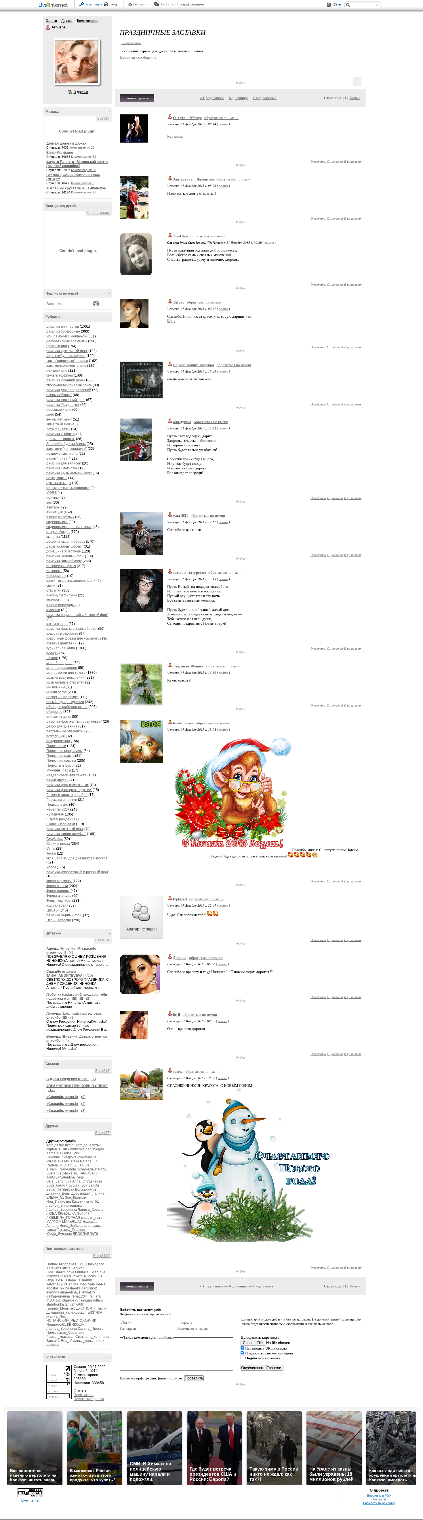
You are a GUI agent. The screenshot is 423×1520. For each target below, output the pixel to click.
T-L (75, 1173)
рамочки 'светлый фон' (64, 829)
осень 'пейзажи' (59, 395)
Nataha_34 (89, 1161)
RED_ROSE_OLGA (74, 1165)
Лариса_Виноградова (64, 1206)
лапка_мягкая (84, 1341)
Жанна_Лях (56, 1316)
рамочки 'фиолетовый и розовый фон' (77, 872)
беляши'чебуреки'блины (66, 444)
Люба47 (83, 1214)
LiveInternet (54, 5)
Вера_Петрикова (60, 1189)
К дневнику (238, 98)
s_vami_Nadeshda (61, 1169)
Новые (355, 98)
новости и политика (62, 697)
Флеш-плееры (58, 891)
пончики (53, 498)
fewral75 (88, 1292)
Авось (164, 4)
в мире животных (60, 517)
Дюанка (179, 957)
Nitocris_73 (93, 1276)
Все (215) (102, 1071)
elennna (52, 1292)
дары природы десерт (64, 546)
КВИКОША (75, 1325)
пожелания (55, 736)
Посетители (84, 1395)
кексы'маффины (60, 375)
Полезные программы (64, 751)
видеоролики (57, 522)
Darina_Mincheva (60, 1264)
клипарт (53, 600)
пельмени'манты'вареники (67, 488)
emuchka (77, 1149)
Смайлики (54, 839)
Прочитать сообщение (138, 57)
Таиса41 (53, 1341)
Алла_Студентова (87, 1181)
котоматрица (57, 624)
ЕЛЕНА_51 (55, 1197)
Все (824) (102, 940)
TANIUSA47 (88, 1173)
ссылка (223, 124)
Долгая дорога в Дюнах (66, 143)
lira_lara (94, 1296)
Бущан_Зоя (77, 1185)
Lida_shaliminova (60, 1272)
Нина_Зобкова (71, 1226)
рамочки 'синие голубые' (66, 834)
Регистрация (93, 4)
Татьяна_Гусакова (72, 1230)
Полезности (56, 746)
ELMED (81, 1264)
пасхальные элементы (64, 731)
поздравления (58, 741)
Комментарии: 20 (81, 147)
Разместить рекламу (379, 1503)
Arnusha (48, 27)
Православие (57, 805)
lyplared (180, 899)
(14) (51, 1090)
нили (100, 1341)
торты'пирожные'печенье (67, 361)
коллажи (53, 610)
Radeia (52, 1165)
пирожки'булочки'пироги (65, 356)
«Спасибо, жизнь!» (62, 1097)
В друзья (81, 92)
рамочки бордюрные (63, 331)
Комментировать (136, 98)
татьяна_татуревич (189, 572)
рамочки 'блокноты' (61, 468)
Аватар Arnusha (76, 61)
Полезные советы (61, 761)
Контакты (379, 1499)
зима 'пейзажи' (58, 424)
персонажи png (58, 410)
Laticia (65, 1268)
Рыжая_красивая (60, 1337)
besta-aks (73, 1288)
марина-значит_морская (193, 365)
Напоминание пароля (192, 1329)
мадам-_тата (91, 1218)
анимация (54, 512)
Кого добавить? (88, 1145)
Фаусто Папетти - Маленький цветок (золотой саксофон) (77, 164)
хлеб (50, 414)
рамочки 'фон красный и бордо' (71, 629)
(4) (71, 953)
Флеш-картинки (59, 881)
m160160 (53, 1300)
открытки (53, 590)
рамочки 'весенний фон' (65, 400)
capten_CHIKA (57, 1149)
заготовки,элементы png (66, 366)
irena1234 (79, 1296)
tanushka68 (74, 1304)
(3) (72, 1018)
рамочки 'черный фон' (64, 915)
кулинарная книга (60, 648)
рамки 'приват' (58, 458)
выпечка (53, 537)
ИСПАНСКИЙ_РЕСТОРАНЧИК (71, 1321)
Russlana (68, 1280)
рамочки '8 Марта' (60, 434)
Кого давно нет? (59, 1145)
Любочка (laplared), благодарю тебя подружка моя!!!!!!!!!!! (76, 997)
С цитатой (335, 161)
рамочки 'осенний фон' (64, 380)
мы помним (55, 687)
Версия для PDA (379, 1495)
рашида (52, 1345)
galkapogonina (58, 1296)
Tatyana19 (54, 1284)
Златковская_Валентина (194, 179)
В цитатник (352, 161)
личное (52, 658)
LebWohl (78, 1268)
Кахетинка (80, 1202)
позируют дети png (62, 454)
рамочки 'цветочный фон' (66, 351)
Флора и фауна (58, 896)
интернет (54, 571)
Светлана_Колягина (92, 1337)
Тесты (51, 853)
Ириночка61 (56, 1325)
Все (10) (103, 118)
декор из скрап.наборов (65, 542)
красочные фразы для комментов (73, 638)
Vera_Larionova (58, 1181)
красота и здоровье (62, 634)
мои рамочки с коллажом (66, 336)
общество (54, 712)
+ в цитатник (131, 43)
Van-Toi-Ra (97, 1284)
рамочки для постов (62, 327)
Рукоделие (55, 814)
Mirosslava (54, 1161)
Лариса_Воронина (61, 1210)
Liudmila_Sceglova (61, 1157)
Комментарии (87, 21)
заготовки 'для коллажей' (66, 449)
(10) (90, 976)
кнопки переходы (60, 605)
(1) (83, 1104)
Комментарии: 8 (82, 183)
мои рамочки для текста (65, 673)
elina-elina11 (70, 1292)
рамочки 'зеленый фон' (65, 556)
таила (51, 1230)
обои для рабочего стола (66, 707)
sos (49, 502)
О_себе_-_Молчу (187, 118)
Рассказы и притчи (61, 800)
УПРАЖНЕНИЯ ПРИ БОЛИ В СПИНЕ (77, 1086)
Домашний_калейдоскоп (66, 1312)
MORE (51, 493)
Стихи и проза (58, 844)
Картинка (175, 136)
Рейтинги (139, 4)
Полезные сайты (60, 756)
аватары (53, 507)
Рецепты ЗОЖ (57, 809)
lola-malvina (87, 1157)
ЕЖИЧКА (94, 1312)
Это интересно (58, 920)
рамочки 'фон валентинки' (67, 785)
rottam (98, 1300)
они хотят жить (58, 717)
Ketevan (52, 1268)
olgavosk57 (71, 1300)
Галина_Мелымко (60, 1308)
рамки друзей (57, 780)
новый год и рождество (65, 702)
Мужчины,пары (58, 770)
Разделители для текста (66, 775)
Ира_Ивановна (58, 1202)
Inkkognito (96, 1264)
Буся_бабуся (57, 1185)
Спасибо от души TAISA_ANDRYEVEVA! (65, 974)
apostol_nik (55, 1288)
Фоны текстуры (58, 901)
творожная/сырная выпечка (69, 385)
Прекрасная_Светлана (65, 1333)
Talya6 (178, 302)
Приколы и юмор (60, 765)
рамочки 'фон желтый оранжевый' (74, 721)
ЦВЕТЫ (52, 910)
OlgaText (53, 1280)
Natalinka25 (73, 1276)
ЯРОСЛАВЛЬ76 (85, 1234)
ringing (86, 1300)
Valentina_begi (72, 1177)
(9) (83, 1097)
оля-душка (93, 1226)
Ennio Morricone (59, 153)
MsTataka (71, 1161)
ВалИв (93, 1185)
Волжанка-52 (85, 1189)
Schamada (85, 1169)
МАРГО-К (53, 1222)
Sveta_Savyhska (59, 1173)
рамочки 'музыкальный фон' (69, 473)
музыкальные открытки (65, 682)
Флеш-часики (57, 886)
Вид (336, 5)
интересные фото (61, 566)
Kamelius (53, 1153)
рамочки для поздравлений (68, 390)
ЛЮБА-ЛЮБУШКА (61, 1214)
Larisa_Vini (71, 1153)
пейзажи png (56, 371)
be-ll (176, 1014)
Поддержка (329, 5)
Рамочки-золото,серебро (66, 795)
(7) (94, 1079)
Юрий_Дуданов (59, 1234)
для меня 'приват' (60, 439)
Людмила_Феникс (188, 666)
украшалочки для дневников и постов (76, 858)
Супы (50, 849)
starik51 (101, 1169)
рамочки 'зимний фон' (64, 561)
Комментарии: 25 (83, 170)
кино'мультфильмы (61, 595)
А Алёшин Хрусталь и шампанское (76, 188)
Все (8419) (101, 1256)
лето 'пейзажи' (58, 429)
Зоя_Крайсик (75, 1197)
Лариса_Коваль (90, 1210)
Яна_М (66, 1341)
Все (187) (102, 1133)
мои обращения (59, 663)
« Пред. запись (212, 98)
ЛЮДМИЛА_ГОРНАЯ (63, 1218)
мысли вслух (56, 692)
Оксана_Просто (91, 1329)
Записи (51, 21)
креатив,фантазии (61, 643)
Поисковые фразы (89, 1399)
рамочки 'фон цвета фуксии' (69, 790)
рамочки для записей (63, 463)
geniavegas (94, 1149)
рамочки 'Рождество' (62, 405)
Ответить (318, 161)
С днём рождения (60, 819)
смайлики (166, 1337)
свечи (51, 586)
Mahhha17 (54, 1276)
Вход (113, 4)
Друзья (67, 21)
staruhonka (55, 1304)
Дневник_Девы (58, 1193)
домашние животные (63, 551)
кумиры (52, 653)
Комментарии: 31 (83, 156)
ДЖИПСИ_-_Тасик (91, 1308)
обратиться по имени (221, 118)
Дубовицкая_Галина (87, 1193)
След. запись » (265, 98)
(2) (88, 999)
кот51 (94, 1202)
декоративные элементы (66, 341)
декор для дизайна (61, 726)
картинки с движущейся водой (71, 581)
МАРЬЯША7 (72, 1222)
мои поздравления (61, 668)
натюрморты (56, 478)
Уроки (51, 867)
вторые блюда (58, 532)
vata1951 (180, 515)
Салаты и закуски (60, 824)
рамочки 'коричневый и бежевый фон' (77, 615)
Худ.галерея (56, 905)
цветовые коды (58, 483)
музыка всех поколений (65, 677)
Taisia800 (84, 1280)
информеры (56, 576)
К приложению (98, 213)
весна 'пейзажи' (59, 419)
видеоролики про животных (69, 527)
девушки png (56, 346)
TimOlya (52, 1177)
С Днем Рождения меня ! (67, 1079)
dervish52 (89, 1288)
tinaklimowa (183, 723)
